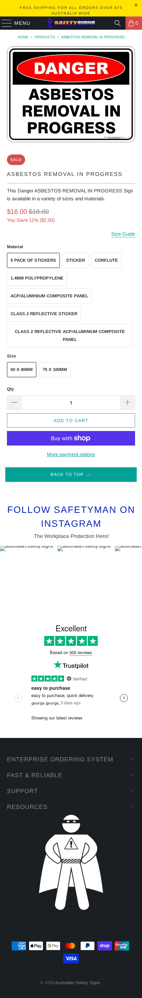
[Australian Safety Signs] (71, 23)
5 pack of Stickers (33, 260)
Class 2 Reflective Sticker (44, 313)
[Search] (117, 23)
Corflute (106, 260)
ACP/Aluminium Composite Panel (49, 295)
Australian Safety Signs (77, 982)
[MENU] (4, 23)
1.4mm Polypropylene (37, 278)
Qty (10, 388)
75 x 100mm (55, 369)
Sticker (75, 260)
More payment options (71, 454)
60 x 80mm (22, 369)
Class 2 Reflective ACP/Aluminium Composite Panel (70, 335)
